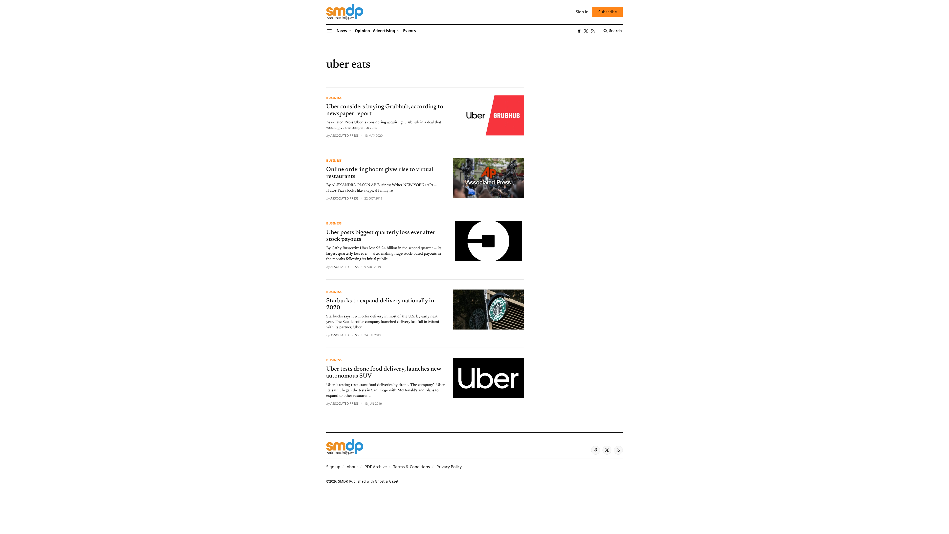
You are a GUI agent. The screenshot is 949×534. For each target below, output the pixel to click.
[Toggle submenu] (350, 31)
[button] (384, 31)
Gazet (393, 481)
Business (334, 97)
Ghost (380, 481)
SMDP (342, 481)
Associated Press (344, 135)
